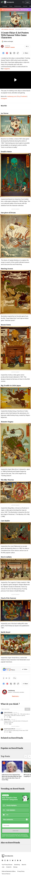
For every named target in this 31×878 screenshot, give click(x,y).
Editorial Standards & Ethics (9, 871)
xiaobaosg (7, 45)
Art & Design (4, 29)
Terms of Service (6, 873)
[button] (25, 756)
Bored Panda (7, 855)
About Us (24, 864)
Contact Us (8, 867)
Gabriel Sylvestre (8, 712)
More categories (8, 819)
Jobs (3, 867)
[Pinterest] (7, 860)
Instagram (4, 98)
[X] (10, 860)
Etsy (18, 96)
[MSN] (17, 860)
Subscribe (15, 830)
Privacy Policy (20, 871)
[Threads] (15, 860)
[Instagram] (5, 860)
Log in (27, 2)
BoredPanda (9, 2)
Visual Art (11, 29)
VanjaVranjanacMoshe (9, 728)
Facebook (24, 96)
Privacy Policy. (26, 836)
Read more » (15, 696)
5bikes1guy (7, 719)
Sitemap (15, 867)
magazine (7, 68)
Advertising (17, 864)
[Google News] (20, 860)
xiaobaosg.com (11, 96)
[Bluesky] (12, 860)
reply (10, 717)
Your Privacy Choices (7, 864)
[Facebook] (2, 860)
